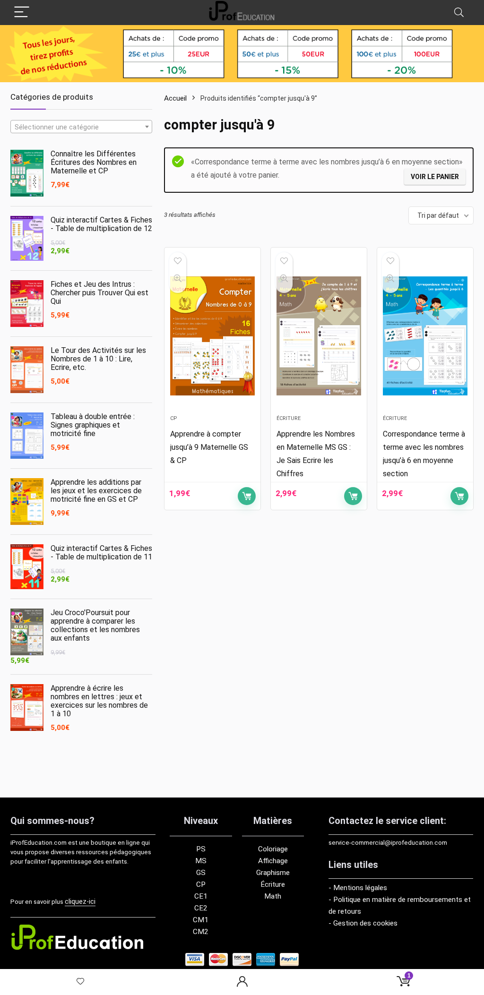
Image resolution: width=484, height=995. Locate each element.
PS (201, 849)
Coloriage (273, 849)
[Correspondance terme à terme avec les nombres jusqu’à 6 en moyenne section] (425, 336)
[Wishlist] (81, 982)
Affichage (273, 861)
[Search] (459, 12)
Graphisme (273, 872)
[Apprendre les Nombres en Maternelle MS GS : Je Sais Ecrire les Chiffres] (319, 336)
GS (201, 872)
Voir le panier (435, 176)
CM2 (200, 931)
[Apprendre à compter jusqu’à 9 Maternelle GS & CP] (212, 336)
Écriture (289, 418)
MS (201, 861)
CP (173, 418)
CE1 (200, 896)
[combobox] (81, 126)
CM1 (200, 920)
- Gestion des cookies (363, 923)
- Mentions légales (357, 887)
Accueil (175, 98)
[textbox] (81, 127)
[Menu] (21, 12)
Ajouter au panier (247, 496)
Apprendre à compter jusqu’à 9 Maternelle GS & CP (209, 447)
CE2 (200, 908)
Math (272, 896)
